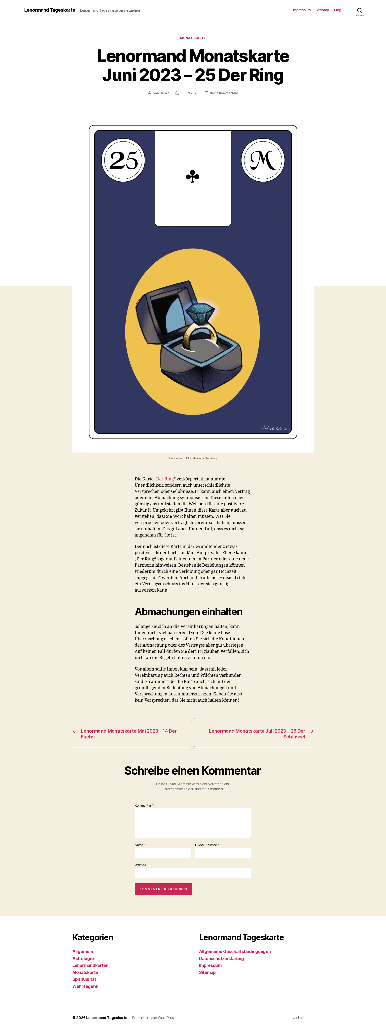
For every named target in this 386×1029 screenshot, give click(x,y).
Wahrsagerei (85, 986)
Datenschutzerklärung (221, 958)
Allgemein (82, 951)
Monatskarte (193, 38)
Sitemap (322, 10)
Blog (337, 10)
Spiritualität (84, 979)
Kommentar (144, 805)
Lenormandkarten (90, 965)
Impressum (302, 10)
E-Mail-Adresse (207, 845)
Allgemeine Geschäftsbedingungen (235, 951)
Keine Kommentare (224, 93)
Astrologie (83, 958)
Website (140, 865)
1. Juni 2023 (190, 93)
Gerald (164, 93)
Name (140, 845)
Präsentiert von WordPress (154, 1018)
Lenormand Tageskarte (49, 10)
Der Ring (165, 479)
